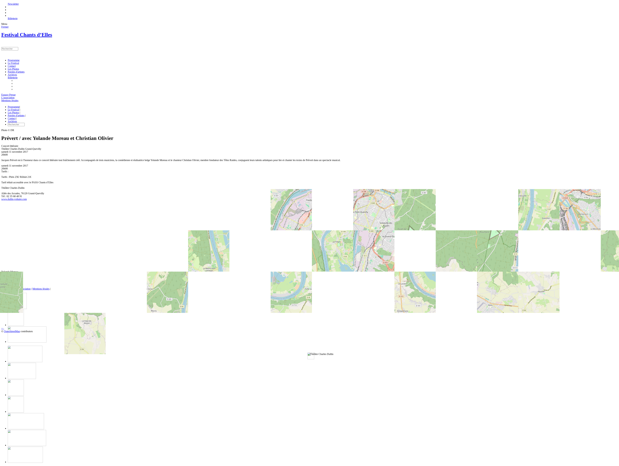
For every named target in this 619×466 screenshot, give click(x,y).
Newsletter (13, 4)
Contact (12, 66)
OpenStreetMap (12, 331)
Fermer (5, 26)
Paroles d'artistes (16, 71)
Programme (14, 60)
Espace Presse (8, 94)
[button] (320, 354)
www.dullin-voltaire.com (14, 199)
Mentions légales (9, 100)
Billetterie (13, 18)
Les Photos (13, 69)
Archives (12, 74)
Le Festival (13, 63)
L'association (8, 97)
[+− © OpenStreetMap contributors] (309, 235)
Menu (4, 24)
